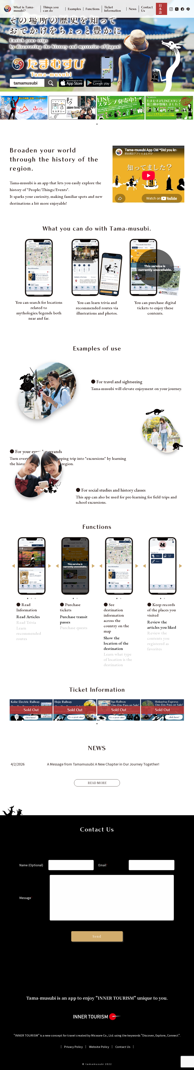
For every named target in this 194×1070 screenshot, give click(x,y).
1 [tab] (97, 124)
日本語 (160, 9)
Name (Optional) (31, 865)
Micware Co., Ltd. (102, 1035)
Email (103, 865)
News (132, 8)
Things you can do (51, 9)
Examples (74, 8)
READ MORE (97, 783)
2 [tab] (31, 598)
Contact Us (147, 9)
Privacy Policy (73, 1047)
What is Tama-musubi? (24, 9)
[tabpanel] (24, 108)
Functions (92, 8)
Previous (13, 566)
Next (50, 566)
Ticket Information (112, 9)
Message (25, 897)
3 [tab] (35, 598)
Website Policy (99, 1047)
